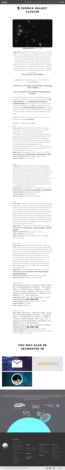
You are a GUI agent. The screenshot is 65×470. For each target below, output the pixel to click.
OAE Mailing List (43, 450)
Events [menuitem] (34, 2)
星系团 (32, 299)
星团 (28, 299)
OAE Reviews (16, 457)
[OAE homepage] (4, 2)
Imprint (60, 468)
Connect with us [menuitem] (49, 2)
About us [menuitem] (56, 2)
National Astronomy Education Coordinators (57, 453)
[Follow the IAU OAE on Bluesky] (47, 468)
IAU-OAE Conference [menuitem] (31, 447)
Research (39, 2)
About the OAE (55, 447)
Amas (28, 190)
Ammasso (30, 228)
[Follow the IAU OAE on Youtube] (64, 2)
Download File (27, 48)
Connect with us (44, 444)
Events (28, 444)
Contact (41, 455)
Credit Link (35, 82)
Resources (29, 2)
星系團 (32, 327)
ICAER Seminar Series (31, 450)
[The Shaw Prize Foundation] (39, 413)
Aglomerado (30, 271)
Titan (26, 468)
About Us (54, 444)
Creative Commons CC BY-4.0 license (33, 107)
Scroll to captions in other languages (32, 74)
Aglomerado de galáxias (42, 271)
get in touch (30, 119)
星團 (28, 327)
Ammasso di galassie (39, 228)
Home (25, 2)
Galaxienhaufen (31, 154)
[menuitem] (29, 2)
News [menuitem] (43, 2)
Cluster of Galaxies (37, 85)
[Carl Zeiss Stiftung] (24, 413)
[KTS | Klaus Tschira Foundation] (50, 406)
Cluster (29, 85)
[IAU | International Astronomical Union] (33, 406)
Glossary (15, 456)
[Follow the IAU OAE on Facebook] (45, 468)
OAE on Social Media (44, 451)
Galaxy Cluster (48, 85)
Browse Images (16, 448)
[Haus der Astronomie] (18, 406)
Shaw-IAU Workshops (31, 448)
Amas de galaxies (36, 190)
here (33, 105)
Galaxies (36, 87)
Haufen (49, 154)
